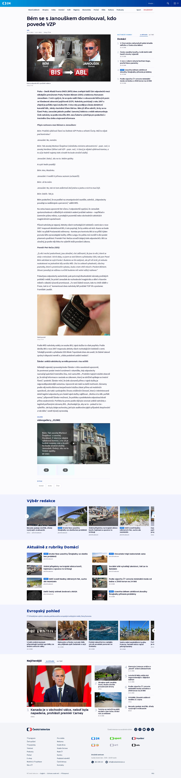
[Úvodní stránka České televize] (38, 729)
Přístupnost (65, 773)
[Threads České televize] (152, 729)
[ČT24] (7, 3)
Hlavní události (33, 10)
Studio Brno (61, 745)
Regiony (77, 10)
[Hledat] (168, 3)
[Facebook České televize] (140, 729)
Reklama (60, 741)
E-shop (29, 758)
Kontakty (60, 765)
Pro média (60, 738)
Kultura (111, 10)
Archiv (50, 486)
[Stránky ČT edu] (136, 745)
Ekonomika (86, 10)
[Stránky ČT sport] (115, 738)
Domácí (61, 10)
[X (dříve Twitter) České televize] (148, 729)
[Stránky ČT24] (95, 738)
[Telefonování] (73, 314)
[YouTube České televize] (144, 729)
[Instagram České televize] (135, 729)
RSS (153, 773)
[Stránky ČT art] (114, 745)
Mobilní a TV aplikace (34, 762)
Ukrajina (45, 10)
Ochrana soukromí (53, 773)
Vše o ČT (30, 765)
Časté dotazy (61, 762)
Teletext (30, 748)
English (42, 773)
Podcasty (120, 10)
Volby (53, 10)
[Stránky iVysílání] (138, 738)
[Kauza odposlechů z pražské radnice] (69, 58)
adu (28, 30)
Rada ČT (60, 752)
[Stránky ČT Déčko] (95, 745)
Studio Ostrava (62, 748)
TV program (31, 738)
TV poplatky (31, 745)
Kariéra (59, 755)
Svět (69, 10)
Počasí (96, 10)
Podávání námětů (63, 758)
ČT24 (57, 486)
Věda (103, 10)
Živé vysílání (31, 741)
